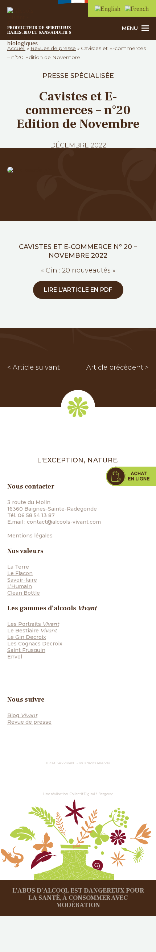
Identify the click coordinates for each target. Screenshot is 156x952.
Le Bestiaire (32, 630)
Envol (14, 656)
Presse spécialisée (78, 76)
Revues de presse (53, 48)
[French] (137, 8)
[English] (108, 8)
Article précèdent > (117, 367)
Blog (22, 715)
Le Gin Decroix (26, 637)
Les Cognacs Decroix (34, 643)
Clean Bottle (23, 593)
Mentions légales (30, 535)
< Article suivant (33, 367)
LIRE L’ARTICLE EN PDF (78, 289)
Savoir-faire (22, 580)
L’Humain (19, 586)
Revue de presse (29, 722)
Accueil (16, 48)
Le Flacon (20, 573)
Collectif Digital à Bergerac (91, 794)
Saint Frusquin (26, 650)
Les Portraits (33, 624)
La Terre (18, 567)
